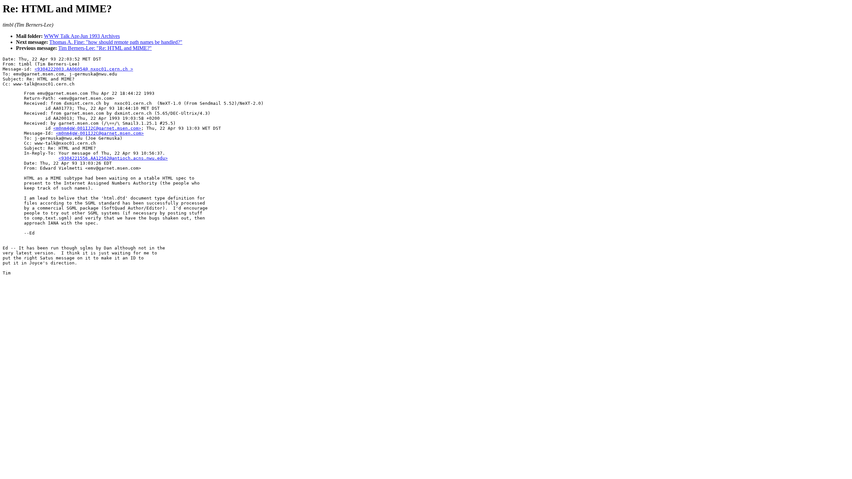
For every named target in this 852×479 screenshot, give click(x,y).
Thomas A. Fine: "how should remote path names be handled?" (115, 42)
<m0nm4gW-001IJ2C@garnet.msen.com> (97, 128)
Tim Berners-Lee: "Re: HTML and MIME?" (105, 48)
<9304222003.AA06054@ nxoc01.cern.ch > (84, 69)
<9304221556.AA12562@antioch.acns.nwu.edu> (113, 158)
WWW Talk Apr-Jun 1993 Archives (82, 36)
